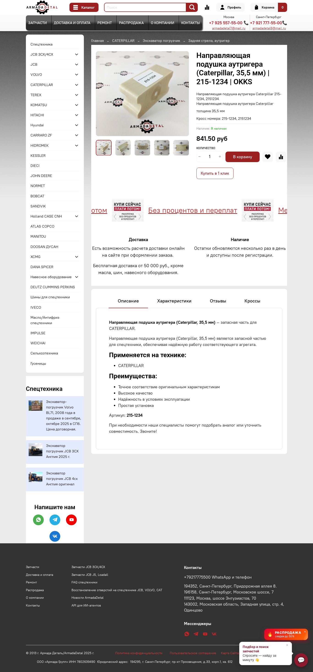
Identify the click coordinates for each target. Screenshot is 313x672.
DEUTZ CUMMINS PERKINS (52, 287)
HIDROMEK (39, 145)
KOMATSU (38, 105)
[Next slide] (181, 93)
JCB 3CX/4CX (41, 54)
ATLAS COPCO (42, 226)
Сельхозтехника (44, 353)
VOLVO (36, 74)
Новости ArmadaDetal (87, 598)
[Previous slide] (103, 93)
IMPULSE (37, 333)
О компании (162, 22)
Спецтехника (41, 44)
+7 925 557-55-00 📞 (229, 22)
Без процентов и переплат (178, 210)
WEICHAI (37, 343)
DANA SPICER (41, 266)
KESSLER (38, 155)
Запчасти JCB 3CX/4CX (88, 567)
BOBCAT (37, 196)
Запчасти (37, 22)
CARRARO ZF (41, 135)
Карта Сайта (230, 653)
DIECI (34, 165)
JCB (33, 64)
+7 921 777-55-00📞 (268, 22)
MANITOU (38, 236)
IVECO (35, 307)
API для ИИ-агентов (86, 605)
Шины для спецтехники (50, 297)
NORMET (37, 185)
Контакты (190, 22)
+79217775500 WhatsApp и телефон (218, 577)
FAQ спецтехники (84, 582)
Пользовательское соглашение (195, 653)
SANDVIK (38, 206)
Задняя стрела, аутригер (209, 40)
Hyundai (37, 125)
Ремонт (104, 22)
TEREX (35, 95)
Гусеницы (38, 363)
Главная (97, 40)
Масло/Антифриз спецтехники (44, 320)
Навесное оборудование (51, 277)
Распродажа (131, 22)
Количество (205, 148)
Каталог (88, 7)
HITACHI (37, 115)
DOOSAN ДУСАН (44, 246)
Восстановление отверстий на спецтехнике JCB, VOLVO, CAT (116, 590)
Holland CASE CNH (46, 216)
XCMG (35, 256)
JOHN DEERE (41, 175)
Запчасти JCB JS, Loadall (89, 575)
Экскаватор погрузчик (161, 40)
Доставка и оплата (72, 22)
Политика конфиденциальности (141, 653)
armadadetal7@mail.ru (228, 28)
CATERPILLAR (123, 40)
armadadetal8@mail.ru (269, 28)
